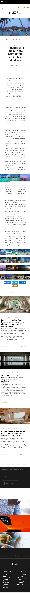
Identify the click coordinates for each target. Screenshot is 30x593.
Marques (20, 576)
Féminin (5, 579)
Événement (6, 577)
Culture (5, 574)
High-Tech (6, 582)
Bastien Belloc (25, 65)
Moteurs (5, 586)
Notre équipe (22, 581)
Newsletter (21, 579)
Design (5, 576)
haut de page (15, 555)
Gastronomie (7, 581)
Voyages (5, 587)
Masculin (5, 584)
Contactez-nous (22, 574)
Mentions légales (23, 577)
